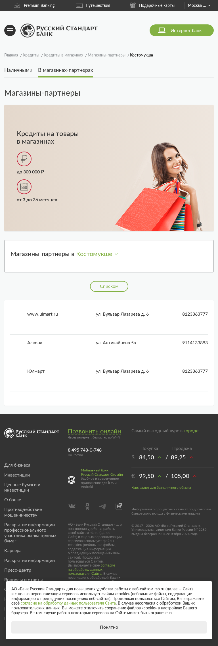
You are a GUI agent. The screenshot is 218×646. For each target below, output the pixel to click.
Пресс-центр (17, 570)
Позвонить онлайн (94, 431)
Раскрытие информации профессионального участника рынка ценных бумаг (30, 533)
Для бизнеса (17, 465)
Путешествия (98, 6)
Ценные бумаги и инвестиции (22, 487)
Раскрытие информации (29, 560)
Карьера (13, 550)
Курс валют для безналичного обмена (161, 487)
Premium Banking (39, 6)
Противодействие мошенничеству (23, 512)
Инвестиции (17, 475)
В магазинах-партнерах (65, 70)
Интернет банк (186, 30)
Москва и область (199, 6)
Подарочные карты (157, 6)
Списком (109, 286)
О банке (12, 500)
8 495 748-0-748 (85, 450)
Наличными (18, 70)
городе (191, 431)
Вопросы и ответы (23, 580)
